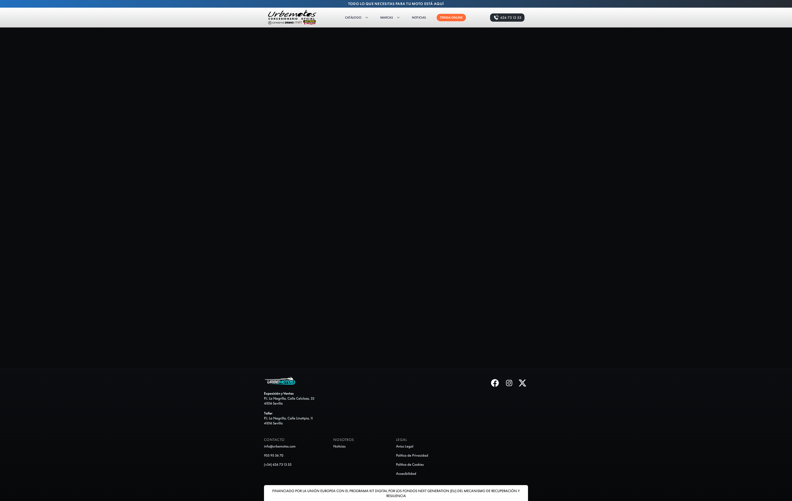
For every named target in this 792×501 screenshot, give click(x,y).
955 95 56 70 (273, 455)
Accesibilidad (406, 473)
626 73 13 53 (510, 17)
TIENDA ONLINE (451, 17)
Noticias (419, 17)
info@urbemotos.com (280, 446)
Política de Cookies (410, 464)
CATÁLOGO (353, 17)
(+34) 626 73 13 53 (277, 464)
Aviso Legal (404, 446)
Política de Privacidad (412, 455)
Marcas (386, 17)
